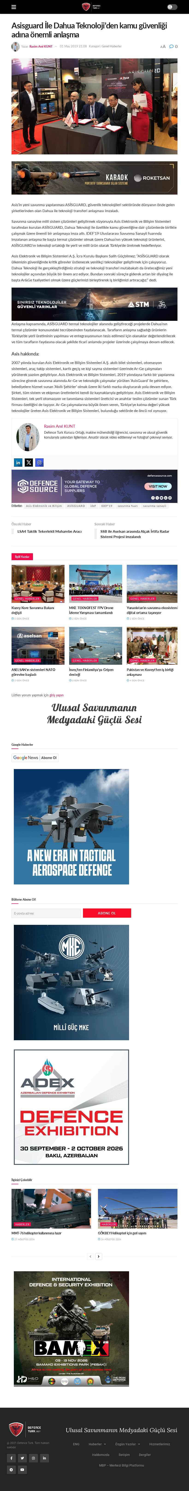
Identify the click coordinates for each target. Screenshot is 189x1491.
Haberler (22, 1224)
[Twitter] (29, 462)
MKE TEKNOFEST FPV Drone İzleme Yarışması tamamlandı (91, 610)
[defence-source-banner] (94, 485)
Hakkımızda (100, 1455)
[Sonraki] (98, 1256)
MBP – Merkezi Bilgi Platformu (121, 1465)
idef (93, 506)
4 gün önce (136, 680)
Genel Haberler (112, 46)
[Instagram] (39, 462)
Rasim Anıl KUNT (41, 46)
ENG (76, 1444)
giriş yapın (57, 695)
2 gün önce (21, 618)
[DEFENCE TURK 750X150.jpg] (94, 303)
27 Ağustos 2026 (24, 1239)
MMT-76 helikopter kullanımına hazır (36, 1233)
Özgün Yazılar (125, 1444)
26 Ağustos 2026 (110, 1239)
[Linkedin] (18, 462)
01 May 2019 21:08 (73, 46)
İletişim (124, 1455)
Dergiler (145, 1455)
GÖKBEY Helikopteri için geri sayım (122, 1233)
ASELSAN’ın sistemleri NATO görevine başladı (33, 672)
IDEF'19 (106, 506)
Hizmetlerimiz (159, 1444)
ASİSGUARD (76, 506)
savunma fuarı (128, 506)
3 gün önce (79, 680)
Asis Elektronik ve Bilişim (44, 506)
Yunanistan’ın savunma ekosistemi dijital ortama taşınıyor (152, 610)
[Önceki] (90, 1256)
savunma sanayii (154, 506)
